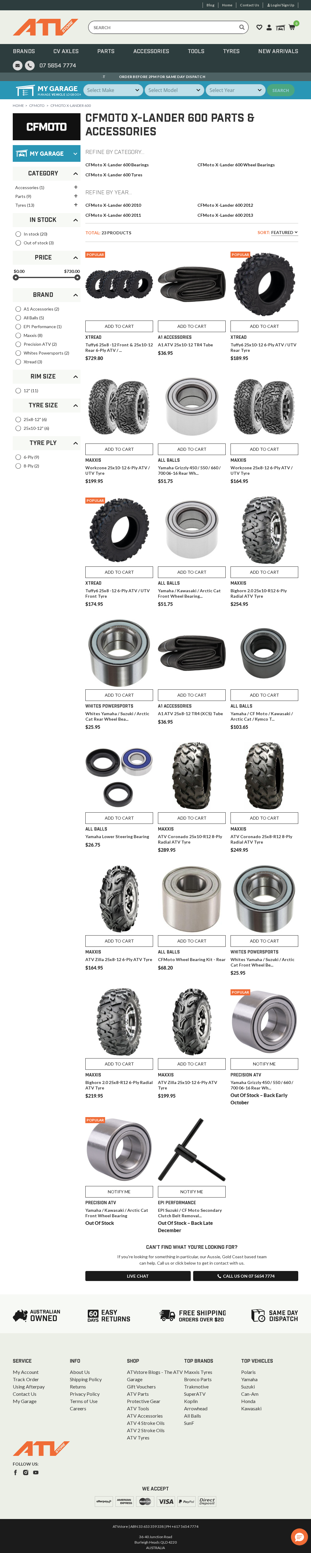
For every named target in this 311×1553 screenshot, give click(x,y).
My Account (26, 1372)
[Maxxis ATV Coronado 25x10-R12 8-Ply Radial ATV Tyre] (192, 776)
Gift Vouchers (141, 1386)
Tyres (231, 51)
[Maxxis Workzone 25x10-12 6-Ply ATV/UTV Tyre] (119, 407)
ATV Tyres (138, 1437)
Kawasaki (251, 1408)
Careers (78, 1408)
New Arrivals (278, 51)
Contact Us (24, 1394)
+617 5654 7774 (185, 1526)
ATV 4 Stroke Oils (146, 1423)
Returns (78, 1386)
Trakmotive (196, 1386)
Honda (248, 1401)
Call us (249, 1276)
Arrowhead (195, 1408)
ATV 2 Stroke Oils (146, 1430)
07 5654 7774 (57, 66)
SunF (189, 1423)
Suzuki (248, 1386)
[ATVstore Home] (41, 1448)
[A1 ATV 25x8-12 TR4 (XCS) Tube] (192, 653)
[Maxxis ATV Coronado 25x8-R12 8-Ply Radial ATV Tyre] (264, 776)
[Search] (242, 27)
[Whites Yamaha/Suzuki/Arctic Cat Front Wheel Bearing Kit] (264, 899)
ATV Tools (138, 1408)
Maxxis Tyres (198, 1372)
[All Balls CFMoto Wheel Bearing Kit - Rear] (192, 899)
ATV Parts (138, 1394)
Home (18, 105)
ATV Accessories (145, 1416)
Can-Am (249, 1394)
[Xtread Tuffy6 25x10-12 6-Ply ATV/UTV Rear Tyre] (264, 284)
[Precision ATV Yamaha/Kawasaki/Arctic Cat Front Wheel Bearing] (119, 1150)
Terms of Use (83, 1401)
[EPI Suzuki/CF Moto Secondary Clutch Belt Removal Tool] (192, 1150)
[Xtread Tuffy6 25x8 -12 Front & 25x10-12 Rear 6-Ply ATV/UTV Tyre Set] (119, 284)
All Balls (192, 1416)
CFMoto (37, 105)
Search (280, 90)
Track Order (26, 1379)
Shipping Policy (86, 1379)
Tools (196, 51)
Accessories (151, 51)
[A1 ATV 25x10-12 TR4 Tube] (192, 284)
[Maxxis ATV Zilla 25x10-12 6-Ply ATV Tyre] (192, 1022)
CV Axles (66, 51)
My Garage (24, 1401)
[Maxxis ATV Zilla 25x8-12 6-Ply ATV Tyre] (119, 899)
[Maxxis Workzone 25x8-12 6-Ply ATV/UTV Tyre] (264, 407)
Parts (105, 51)
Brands (24, 51)
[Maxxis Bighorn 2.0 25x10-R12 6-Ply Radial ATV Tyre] (264, 530)
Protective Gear (143, 1401)
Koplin (191, 1401)
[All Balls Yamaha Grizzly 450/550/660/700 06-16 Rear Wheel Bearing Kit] (192, 407)
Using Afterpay (29, 1386)
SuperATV (195, 1394)
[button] (299, 1536)
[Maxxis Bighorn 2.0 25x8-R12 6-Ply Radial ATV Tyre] (119, 1022)
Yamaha (249, 1379)
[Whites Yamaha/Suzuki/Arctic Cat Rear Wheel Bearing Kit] (119, 653)
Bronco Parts (198, 1379)
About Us (80, 1372)
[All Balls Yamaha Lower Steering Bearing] (119, 776)
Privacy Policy (85, 1394)
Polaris (248, 1372)
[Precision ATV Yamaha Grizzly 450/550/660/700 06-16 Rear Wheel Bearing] (264, 1022)
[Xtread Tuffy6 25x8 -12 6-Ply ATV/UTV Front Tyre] (119, 530)
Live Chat (138, 1276)
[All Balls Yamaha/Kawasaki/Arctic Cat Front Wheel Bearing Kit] (192, 530)
